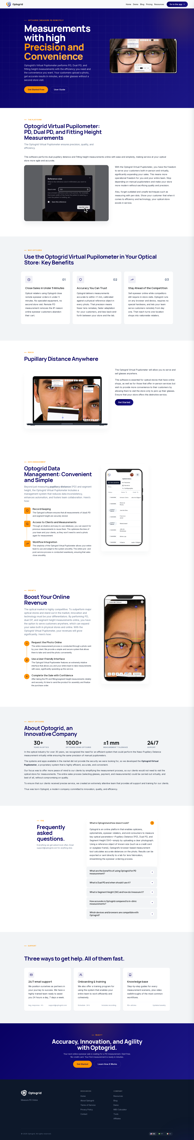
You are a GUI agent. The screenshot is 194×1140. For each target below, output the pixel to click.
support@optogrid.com (47, 848)
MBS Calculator (120, 1109)
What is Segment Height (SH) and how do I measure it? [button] (121, 892)
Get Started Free (36, 89)
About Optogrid (87, 1100)
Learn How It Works (107, 1064)
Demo (135, 4)
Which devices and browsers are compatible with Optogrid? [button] (121, 914)
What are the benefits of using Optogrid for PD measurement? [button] (121, 872)
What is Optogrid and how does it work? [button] (122, 822)
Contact (84, 1114)
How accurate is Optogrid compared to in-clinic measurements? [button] (121, 902)
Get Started (124, 402)
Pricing (149, 4)
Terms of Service (88, 1105)
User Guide (59, 89)
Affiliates (117, 1118)
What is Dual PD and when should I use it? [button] (121, 882)
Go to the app (176, 4)
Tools (115, 1114)
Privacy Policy (87, 1109)
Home (128, 4)
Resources (159, 4)
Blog (142, 4)
